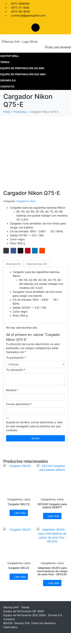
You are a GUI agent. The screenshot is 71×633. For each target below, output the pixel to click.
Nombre (12, 390)
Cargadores (22, 201)
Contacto (7, 86)
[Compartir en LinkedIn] (35, 250)
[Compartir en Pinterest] (28, 250)
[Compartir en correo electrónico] (6, 250)
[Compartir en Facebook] (13, 250)
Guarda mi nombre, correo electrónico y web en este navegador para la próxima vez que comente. (34, 426)
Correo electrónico (19, 404)
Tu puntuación (16, 357)
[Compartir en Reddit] (42, 250)
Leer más (20, 513)
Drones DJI (8, 80)
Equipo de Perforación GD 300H (22, 68)
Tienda (5, 62)
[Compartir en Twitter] (20, 250)
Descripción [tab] (13, 264)
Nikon (33, 201)
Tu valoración (15, 369)
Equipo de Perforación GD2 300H (23, 74)
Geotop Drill (9, 56)
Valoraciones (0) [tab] (37, 264)
